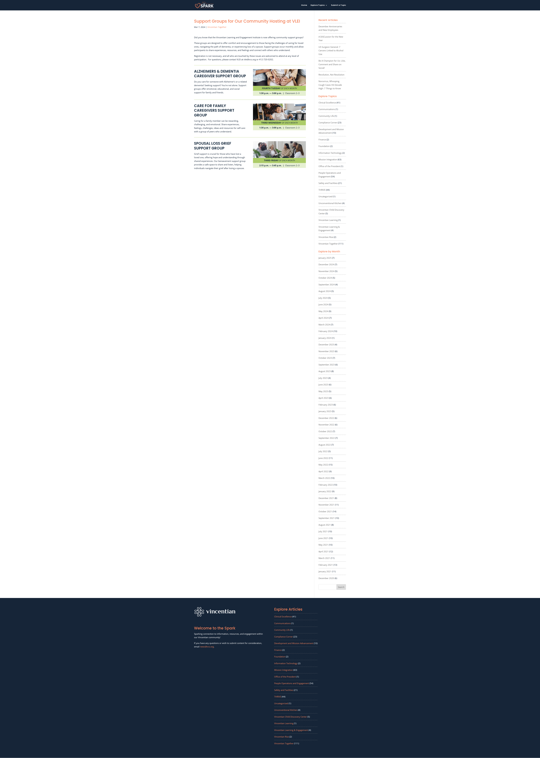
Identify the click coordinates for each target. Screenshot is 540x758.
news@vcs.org (207, 646)
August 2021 (325, 524)
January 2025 (325, 257)
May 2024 (323, 311)
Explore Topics (318, 5)
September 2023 (327, 364)
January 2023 (325, 411)
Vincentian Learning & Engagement (291, 730)
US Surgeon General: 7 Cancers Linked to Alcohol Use (331, 50)
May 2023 (323, 391)
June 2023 (323, 384)
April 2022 (324, 471)
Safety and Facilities (328, 183)
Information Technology (330, 152)
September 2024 (327, 284)
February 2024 (326, 331)
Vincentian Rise (326, 237)
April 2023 (324, 397)
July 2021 (323, 531)
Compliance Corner (328, 122)
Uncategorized (325, 196)
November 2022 (326, 424)
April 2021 (324, 551)
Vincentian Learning (328, 220)
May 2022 (323, 464)
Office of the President (329, 166)
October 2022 (325, 431)
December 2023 (326, 344)
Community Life (326, 116)
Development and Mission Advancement (293, 643)
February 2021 (326, 564)
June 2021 (323, 538)
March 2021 (324, 558)
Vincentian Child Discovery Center (290, 716)
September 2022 (327, 438)
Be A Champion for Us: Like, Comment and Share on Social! (332, 64)
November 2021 (326, 504)
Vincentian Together (216, 27)
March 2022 (324, 478)
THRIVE (322, 189)
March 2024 (324, 324)
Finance (322, 139)
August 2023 (325, 371)
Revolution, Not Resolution (331, 74)
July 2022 (323, 451)
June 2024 (323, 304)
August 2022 (325, 444)
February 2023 (326, 404)
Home (304, 5)
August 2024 (325, 291)
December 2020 (326, 578)
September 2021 (327, 518)
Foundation (324, 146)
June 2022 (323, 458)
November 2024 (326, 271)
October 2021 (325, 511)
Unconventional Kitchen (330, 203)
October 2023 (325, 357)
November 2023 (326, 351)
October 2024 (325, 277)
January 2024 (325, 337)
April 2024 (324, 317)
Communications (327, 109)
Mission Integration (328, 159)
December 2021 (326, 498)
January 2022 (325, 491)
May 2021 (323, 544)
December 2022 (326, 418)
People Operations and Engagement (291, 683)
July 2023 (323, 378)
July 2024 (323, 297)
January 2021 (325, 571)
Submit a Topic (338, 5)
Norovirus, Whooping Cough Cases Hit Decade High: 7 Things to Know (330, 85)
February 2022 (326, 484)
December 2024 (326, 264)
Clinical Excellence (327, 102)
